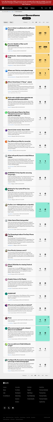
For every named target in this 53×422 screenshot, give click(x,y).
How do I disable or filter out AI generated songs (18, 44)
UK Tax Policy (12, 419)
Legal (4, 417)
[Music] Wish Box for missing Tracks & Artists (20, 265)
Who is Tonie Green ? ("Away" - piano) (20, 82)
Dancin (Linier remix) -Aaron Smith (19, 130)
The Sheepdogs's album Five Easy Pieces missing (21, 235)
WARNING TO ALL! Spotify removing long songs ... (20, 173)
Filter (11, 22)
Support (29, 390)
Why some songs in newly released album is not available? (19, 329)
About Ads (28, 417)
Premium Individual (43, 390)
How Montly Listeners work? (17, 250)
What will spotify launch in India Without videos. (21, 156)
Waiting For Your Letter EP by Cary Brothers (19, 189)
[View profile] (6, 28)
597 (44, 22)
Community (9, 8)
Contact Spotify (30, 399)
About (4, 390)
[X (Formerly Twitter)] (8, 407)
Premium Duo (42, 393)
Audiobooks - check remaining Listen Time (20, 56)
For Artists (17, 390)
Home (9, 11)
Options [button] (5, 22)
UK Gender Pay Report (19, 419)
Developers (18, 393)
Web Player (30, 393)
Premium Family (43, 396)
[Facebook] (12, 407)
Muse (9, 318)
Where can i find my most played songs (20, 70)
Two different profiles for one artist (19, 141)
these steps (42, 2)
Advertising (17, 396)
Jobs (4, 393)
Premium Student (43, 399)
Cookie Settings (22, 417)
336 (33, 22)
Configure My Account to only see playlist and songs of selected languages (21, 360)
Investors (17, 399)
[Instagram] (4, 407)
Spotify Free (42, 401)
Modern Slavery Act (6, 419)
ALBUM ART (12, 293)
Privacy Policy (17, 417)
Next (47, 22)
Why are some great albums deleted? (20, 305)
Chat (26, 8)
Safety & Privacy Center (10, 417)
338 (39, 22)
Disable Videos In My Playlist (17, 279)
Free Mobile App (31, 396)
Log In (46, 8)
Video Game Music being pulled (18, 220)
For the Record (6, 396)
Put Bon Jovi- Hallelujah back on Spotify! (21, 204)
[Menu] (50, 8)
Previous (25, 22)
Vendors (17, 401)
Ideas (33, 8)
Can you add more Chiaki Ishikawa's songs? (19, 344)
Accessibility (33, 417)
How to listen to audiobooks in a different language (21, 29)
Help (20, 8)
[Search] (42, 8)
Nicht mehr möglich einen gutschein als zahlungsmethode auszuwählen (20, 98)
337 (36, 22)
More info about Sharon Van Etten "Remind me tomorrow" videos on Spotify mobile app (19, 113)
